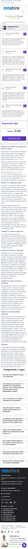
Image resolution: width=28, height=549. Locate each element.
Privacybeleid (18, 525)
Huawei (7, 22)
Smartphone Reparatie (10, 508)
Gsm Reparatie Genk (9, 518)
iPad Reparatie (7, 514)
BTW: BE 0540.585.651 (20, 527)
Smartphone (11, 28)
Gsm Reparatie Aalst (9, 516)
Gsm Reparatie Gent (9, 520)
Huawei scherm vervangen (9, 217)
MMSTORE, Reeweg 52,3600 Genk (11, 490)
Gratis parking (7, 493)
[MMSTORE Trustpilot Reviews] (14, 16)
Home (2, 22)
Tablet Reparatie (8, 510)
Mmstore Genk (18, 159)
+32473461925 (17, 0)
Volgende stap (14, 138)
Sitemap (12, 527)
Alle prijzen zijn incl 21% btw (8, 528)
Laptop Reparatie (8, 512)
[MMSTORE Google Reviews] (14, 18)
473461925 (13, 546)
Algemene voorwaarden (7, 525)
